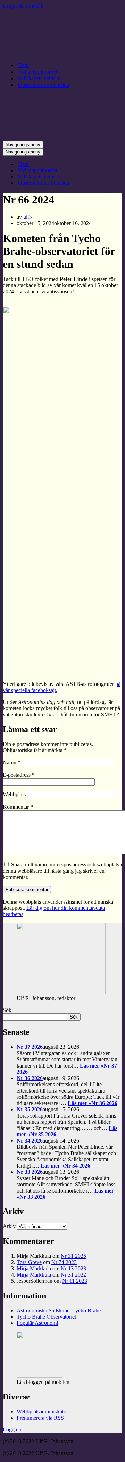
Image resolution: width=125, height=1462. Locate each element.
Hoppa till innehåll (23, 6)
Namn (11, 762)
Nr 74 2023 (64, 1262)
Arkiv (9, 1226)
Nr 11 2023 (74, 1281)
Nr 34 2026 (30, 1141)
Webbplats (14, 794)
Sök (7, 1010)
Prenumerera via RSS (40, 1418)
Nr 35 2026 (30, 1109)
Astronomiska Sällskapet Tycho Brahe (59, 1310)
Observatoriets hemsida (43, 85)
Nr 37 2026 (30, 1047)
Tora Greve (29, 1262)
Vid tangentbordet (37, 72)
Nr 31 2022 (73, 1275)
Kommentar (18, 807)
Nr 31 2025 (73, 1256)
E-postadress (19, 775)
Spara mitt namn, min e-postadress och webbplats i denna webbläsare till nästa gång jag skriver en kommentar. (62, 871)
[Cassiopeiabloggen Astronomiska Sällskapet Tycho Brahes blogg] (62, 53)
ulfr (27, 217)
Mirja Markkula (34, 1268)
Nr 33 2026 (30, 1172)
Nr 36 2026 (30, 1078)
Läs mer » (92, 1103)
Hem (23, 65)
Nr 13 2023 (73, 1268)
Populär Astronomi (37, 1323)
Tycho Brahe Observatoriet (46, 1317)
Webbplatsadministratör (42, 1411)
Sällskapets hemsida (40, 78)
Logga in (13, 1429)
